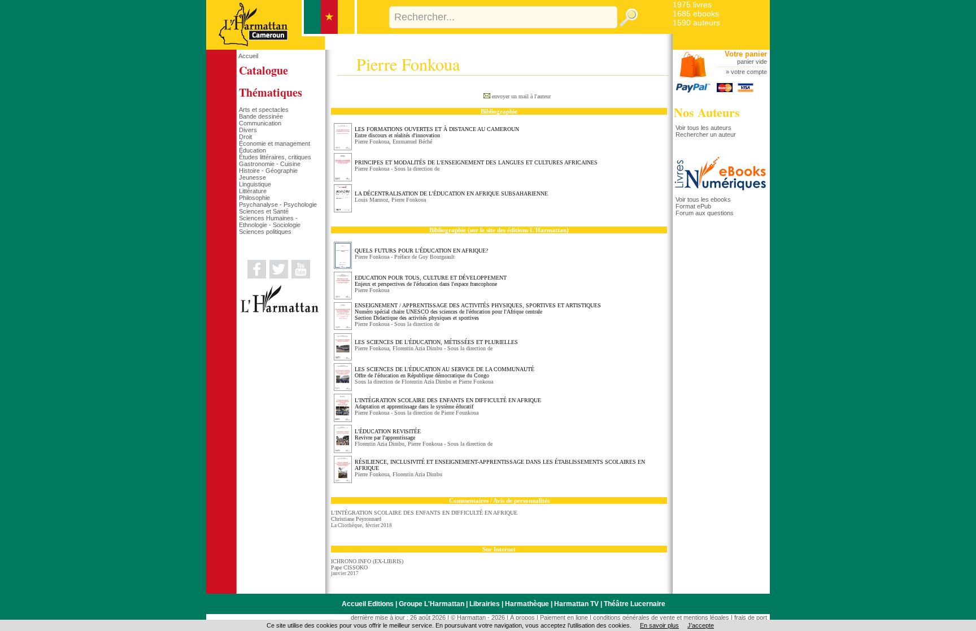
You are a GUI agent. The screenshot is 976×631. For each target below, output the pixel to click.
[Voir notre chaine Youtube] (300, 276)
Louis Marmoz (371, 200)
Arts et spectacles (264, 109)
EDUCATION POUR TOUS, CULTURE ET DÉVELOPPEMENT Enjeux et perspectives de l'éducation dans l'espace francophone (431, 281)
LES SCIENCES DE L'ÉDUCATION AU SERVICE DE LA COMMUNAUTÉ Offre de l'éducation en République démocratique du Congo (444, 372)
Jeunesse (252, 177)
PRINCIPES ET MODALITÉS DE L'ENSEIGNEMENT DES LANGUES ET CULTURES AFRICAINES (476, 162)
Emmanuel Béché (412, 141)
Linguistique (255, 184)
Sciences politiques (265, 231)
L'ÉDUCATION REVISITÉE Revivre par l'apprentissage (388, 434)
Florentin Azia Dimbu (417, 348)
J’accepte (700, 625)
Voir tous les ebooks (703, 199)
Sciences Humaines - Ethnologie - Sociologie (269, 221)
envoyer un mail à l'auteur (521, 96)
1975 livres (692, 4)
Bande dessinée (261, 116)
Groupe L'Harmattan (431, 604)
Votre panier (746, 54)
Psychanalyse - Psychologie (278, 204)
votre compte (749, 71)
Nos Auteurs (707, 112)
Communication (260, 123)
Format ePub (693, 206)
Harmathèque (527, 604)
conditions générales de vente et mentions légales (661, 617)
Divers (248, 130)
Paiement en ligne (564, 617)
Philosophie (254, 197)
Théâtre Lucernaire (634, 604)
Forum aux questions (705, 213)
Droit (245, 136)
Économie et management (274, 143)
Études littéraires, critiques (275, 157)
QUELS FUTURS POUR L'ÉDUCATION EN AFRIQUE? (421, 250)
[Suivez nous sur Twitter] (278, 276)
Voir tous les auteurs (703, 127)
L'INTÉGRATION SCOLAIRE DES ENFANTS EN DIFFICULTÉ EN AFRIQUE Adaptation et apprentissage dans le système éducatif (448, 403)
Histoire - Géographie (268, 170)
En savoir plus (659, 625)
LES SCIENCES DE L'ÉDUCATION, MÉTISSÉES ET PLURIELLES (436, 342)
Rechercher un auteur (706, 134)
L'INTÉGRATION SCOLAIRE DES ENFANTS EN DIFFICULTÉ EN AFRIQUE (424, 513)
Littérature (253, 191)
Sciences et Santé (264, 211)
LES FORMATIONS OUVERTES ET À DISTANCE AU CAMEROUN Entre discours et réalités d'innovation (437, 132)
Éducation (252, 150)
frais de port (750, 617)
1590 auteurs (696, 22)
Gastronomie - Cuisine (269, 163)
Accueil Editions (368, 604)
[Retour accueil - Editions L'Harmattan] (281, 47)
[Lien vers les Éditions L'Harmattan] (279, 310)
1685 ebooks (696, 13)
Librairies (484, 604)
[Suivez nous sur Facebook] (256, 276)
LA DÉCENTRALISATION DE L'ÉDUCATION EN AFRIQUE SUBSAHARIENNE (451, 193)
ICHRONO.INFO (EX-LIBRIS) (367, 561)
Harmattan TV (576, 604)
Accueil (248, 56)
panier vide (752, 61)
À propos (522, 617)
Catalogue (263, 70)
